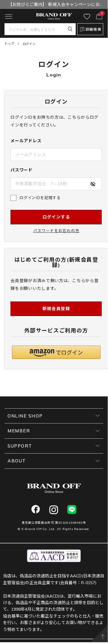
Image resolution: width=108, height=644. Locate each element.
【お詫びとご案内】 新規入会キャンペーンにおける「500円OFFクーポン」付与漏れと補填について (53, 5)
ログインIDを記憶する (39, 197)
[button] (56, 352)
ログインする (56, 217)
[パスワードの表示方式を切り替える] (92, 183)
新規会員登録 (56, 308)
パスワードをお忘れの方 (56, 231)
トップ (9, 44)
